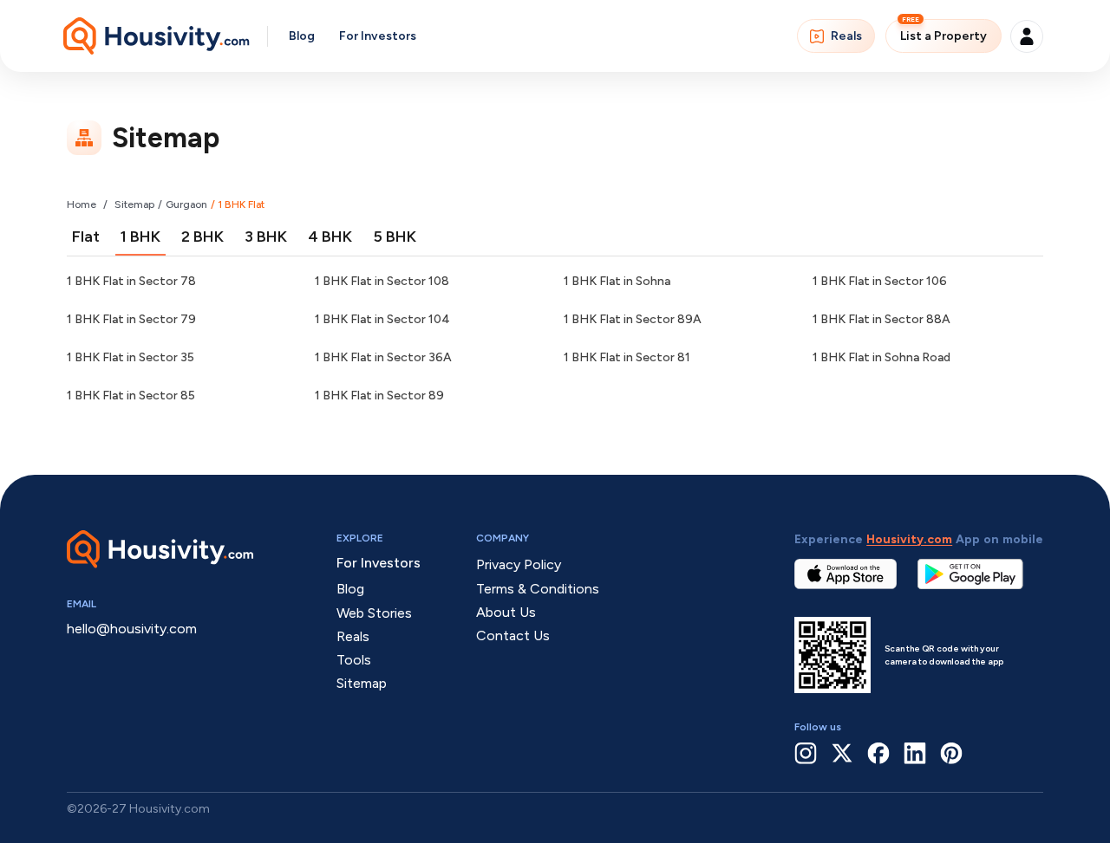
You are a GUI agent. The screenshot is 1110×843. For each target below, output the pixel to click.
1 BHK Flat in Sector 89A (633, 319)
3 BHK (266, 236)
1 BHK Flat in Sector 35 (130, 357)
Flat (86, 236)
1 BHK (140, 236)
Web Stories (374, 613)
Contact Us (513, 635)
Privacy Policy (518, 564)
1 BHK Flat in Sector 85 (131, 395)
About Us (506, 612)
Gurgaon (186, 204)
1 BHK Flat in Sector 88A (881, 319)
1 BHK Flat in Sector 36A (383, 357)
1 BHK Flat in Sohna (617, 281)
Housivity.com (909, 539)
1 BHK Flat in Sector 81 (627, 357)
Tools (353, 660)
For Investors (377, 36)
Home (81, 204)
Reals (846, 36)
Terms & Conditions (537, 588)
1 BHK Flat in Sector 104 (382, 319)
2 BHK (202, 236)
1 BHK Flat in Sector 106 (880, 281)
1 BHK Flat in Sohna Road (881, 357)
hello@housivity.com (132, 628)
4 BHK (330, 236)
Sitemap (134, 204)
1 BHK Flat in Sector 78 (131, 281)
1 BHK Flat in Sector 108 (382, 281)
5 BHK (394, 236)
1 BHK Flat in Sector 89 (379, 395)
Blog (302, 36)
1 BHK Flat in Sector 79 (131, 319)
